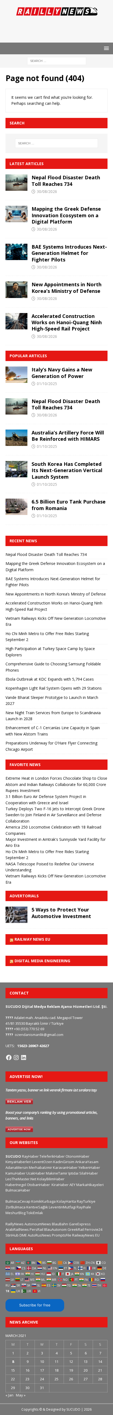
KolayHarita (66, 1201)
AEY (72, 1184)
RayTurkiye (86, 1201)
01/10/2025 (47, 383)
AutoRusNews (39, 1235)
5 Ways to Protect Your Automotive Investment (61, 912)
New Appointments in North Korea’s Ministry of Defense (66, 287)
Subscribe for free (34, 1305)
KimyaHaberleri (18, 1161)
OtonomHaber (77, 1156)
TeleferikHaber (52, 1156)
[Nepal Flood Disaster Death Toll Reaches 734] (16, 182)
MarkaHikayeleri (90, 1184)
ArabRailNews (17, 1229)
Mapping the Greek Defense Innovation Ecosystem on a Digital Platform (66, 215)
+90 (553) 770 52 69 (29, 1028)
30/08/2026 (47, 191)
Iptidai (73, 1173)
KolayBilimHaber (50, 1178)
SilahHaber (88, 1173)
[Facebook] (8, 1057)
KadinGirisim (63, 1161)
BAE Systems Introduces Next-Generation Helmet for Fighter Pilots (69, 253)
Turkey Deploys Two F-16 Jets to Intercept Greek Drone (55, 808)
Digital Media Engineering (42, 960)
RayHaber (30, 1156)
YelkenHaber (89, 1167)
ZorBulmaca (15, 1207)
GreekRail (75, 1229)
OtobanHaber (38, 1184)
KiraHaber (60, 1184)
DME (23, 1235)
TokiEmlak (34, 1212)
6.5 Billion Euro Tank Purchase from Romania (69, 504)
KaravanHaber (65, 1167)
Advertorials (24, 895)
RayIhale (84, 1207)
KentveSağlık (37, 1207)
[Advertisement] (59, 28)
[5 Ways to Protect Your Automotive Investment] (16, 915)
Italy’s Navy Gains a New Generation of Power (62, 372)
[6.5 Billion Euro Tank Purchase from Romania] (16, 507)
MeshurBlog (15, 1212)
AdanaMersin (16, 1167)
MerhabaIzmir (40, 1167)
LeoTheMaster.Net (20, 1178)
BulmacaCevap (17, 1201)
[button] (105, 48)
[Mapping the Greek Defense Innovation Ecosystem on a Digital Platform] (16, 214)
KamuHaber (15, 1173)
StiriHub (12, 1235)
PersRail (36, 1229)
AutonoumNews (37, 1224)
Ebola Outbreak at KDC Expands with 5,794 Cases (49, 679)
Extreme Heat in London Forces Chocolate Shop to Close (56, 778)
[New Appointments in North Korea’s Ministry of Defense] (16, 289)
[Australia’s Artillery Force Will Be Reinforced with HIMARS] (16, 438)
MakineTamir (56, 1173)
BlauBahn (60, 1224)
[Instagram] (16, 1057)
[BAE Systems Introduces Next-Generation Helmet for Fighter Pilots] (16, 252)
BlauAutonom (55, 1229)
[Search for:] (56, 60)
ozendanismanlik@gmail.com (39, 1034)
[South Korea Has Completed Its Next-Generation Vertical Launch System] (16, 469)
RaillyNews (14, 1224)
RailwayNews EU (86, 1235)
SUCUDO (13, 1156)
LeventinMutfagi (62, 1207)
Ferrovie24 (93, 1229)
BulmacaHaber (17, 1190)
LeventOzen (42, 1161)
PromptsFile (61, 1235)
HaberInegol (15, 1184)
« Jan (9, 1395)
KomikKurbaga (43, 1201)
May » (21, 1395)
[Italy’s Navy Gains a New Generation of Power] (16, 375)
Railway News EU (32, 939)
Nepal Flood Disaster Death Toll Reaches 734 (66, 180)
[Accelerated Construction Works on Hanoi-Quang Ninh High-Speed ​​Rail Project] (16, 321)
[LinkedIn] (23, 1057)
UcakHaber (35, 1173)
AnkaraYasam (86, 1161)
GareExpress (80, 1224)
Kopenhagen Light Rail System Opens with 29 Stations (53, 688)
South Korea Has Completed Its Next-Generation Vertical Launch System (67, 470)
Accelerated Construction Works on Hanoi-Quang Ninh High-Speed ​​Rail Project (67, 322)
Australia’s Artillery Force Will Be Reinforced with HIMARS (68, 435)
